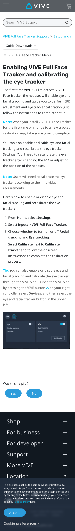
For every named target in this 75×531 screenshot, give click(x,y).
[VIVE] (37, 6)
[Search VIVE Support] (66, 23)
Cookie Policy (22, 501)
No (34, 393)
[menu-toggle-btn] (6, 6)
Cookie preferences (20, 523)
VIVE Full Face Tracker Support (26, 36)
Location (18, 476)
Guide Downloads (19, 45)
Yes (13, 393)
